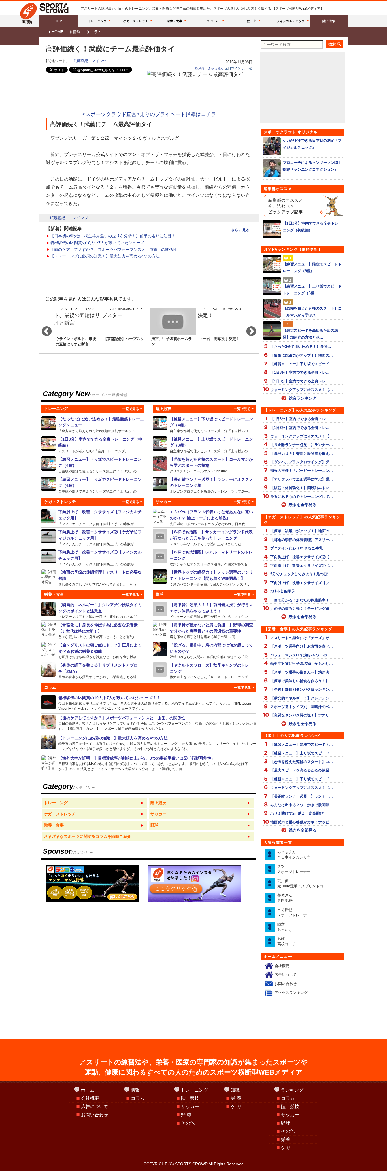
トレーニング (97, 21)
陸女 (284, 927)
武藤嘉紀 (80, 61)
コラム (213, 21)
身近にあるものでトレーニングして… (301, 496)
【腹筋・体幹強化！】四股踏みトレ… (301, 488)
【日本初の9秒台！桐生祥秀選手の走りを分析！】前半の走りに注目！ (112, 236)
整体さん (286, 898)
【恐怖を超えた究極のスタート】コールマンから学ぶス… (312, 311)
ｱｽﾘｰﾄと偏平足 (282, 591)
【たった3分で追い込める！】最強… (300, 346)
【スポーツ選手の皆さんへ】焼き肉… (301, 672)
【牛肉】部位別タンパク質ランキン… (301, 689)
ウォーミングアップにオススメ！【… (301, 390)
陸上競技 (190, 1098)
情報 (77, 31)
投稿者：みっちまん (209, 68)
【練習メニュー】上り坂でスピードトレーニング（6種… (312, 289)
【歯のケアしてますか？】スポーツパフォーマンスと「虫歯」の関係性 (113, 249)
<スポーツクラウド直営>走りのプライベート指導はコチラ (149, 114)
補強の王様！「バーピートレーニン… (301, 470)
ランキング (292, 1090)
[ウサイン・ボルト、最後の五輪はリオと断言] (77, 329)
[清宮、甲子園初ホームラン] (173, 329)
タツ (294, 869)
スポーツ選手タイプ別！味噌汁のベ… (301, 707)
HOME (57, 31)
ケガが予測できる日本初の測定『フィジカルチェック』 (312, 143)
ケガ (285, 1147)
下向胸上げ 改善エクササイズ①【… (301, 565)
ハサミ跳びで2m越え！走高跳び (297, 813)
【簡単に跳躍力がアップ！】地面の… (301, 355)
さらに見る (240, 230)
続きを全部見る (302, 504)
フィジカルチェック (291, 21)
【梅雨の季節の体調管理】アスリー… (301, 540)
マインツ (99, 61)
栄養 (285, 1139)
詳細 (93, 425)
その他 (188, 1123)
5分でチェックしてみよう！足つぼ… (300, 574)
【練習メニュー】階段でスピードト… (301, 744)
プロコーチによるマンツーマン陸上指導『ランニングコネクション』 (312, 165)
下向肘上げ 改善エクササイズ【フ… (301, 583)
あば (286, 941)
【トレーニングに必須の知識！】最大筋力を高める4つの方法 (105, 256)
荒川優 (304, 884)
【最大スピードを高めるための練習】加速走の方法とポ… (310, 333)
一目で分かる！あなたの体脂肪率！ (299, 600)
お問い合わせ (286, 984)
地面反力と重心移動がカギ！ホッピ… (301, 822)
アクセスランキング (291, 992)
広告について (286, 975)
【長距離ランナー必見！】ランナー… (301, 445)
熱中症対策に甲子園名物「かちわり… (301, 663)
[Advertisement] (149, 94)
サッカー (190, 1106)
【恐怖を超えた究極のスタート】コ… (301, 762)
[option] (77, 329)
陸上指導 (328, 21)
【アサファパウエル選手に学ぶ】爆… (301, 479)
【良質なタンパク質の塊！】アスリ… (301, 715)
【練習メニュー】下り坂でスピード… (301, 364)
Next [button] (248, 329)
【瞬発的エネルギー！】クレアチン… (301, 698)
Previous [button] (44, 329)
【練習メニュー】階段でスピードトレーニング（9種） (312, 267)
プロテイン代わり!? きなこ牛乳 (296, 548)
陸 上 (251, 21)
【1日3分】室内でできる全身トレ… (299, 372)
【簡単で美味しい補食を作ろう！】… (301, 681)
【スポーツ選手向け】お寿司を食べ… (301, 646)
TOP (58, 21)
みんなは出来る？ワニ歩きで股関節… (301, 805)
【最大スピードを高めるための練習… (301, 770)
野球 (285, 1123)
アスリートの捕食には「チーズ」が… (301, 638)
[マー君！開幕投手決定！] (221, 329)
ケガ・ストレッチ (135, 21)
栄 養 (236, 1098)
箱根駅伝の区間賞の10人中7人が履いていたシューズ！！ (101, 242)
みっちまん (293, 855)
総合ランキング (302, 398)
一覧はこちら (94, 803)
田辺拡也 (294, 913)
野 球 (186, 1114)
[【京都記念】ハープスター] (125, 329)
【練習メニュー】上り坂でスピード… (301, 753)
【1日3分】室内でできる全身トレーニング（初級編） (312, 226)
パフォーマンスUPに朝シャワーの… (300, 655)
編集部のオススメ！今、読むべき (287, 206)
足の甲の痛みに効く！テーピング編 (299, 608)
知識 (235, 1090)
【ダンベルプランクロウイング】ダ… (301, 462)
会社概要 (282, 966)
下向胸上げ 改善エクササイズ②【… (301, 557)
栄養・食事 (174, 21)
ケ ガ (236, 1106)
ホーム (87, 1090)
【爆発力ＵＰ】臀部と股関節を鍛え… (301, 453)
